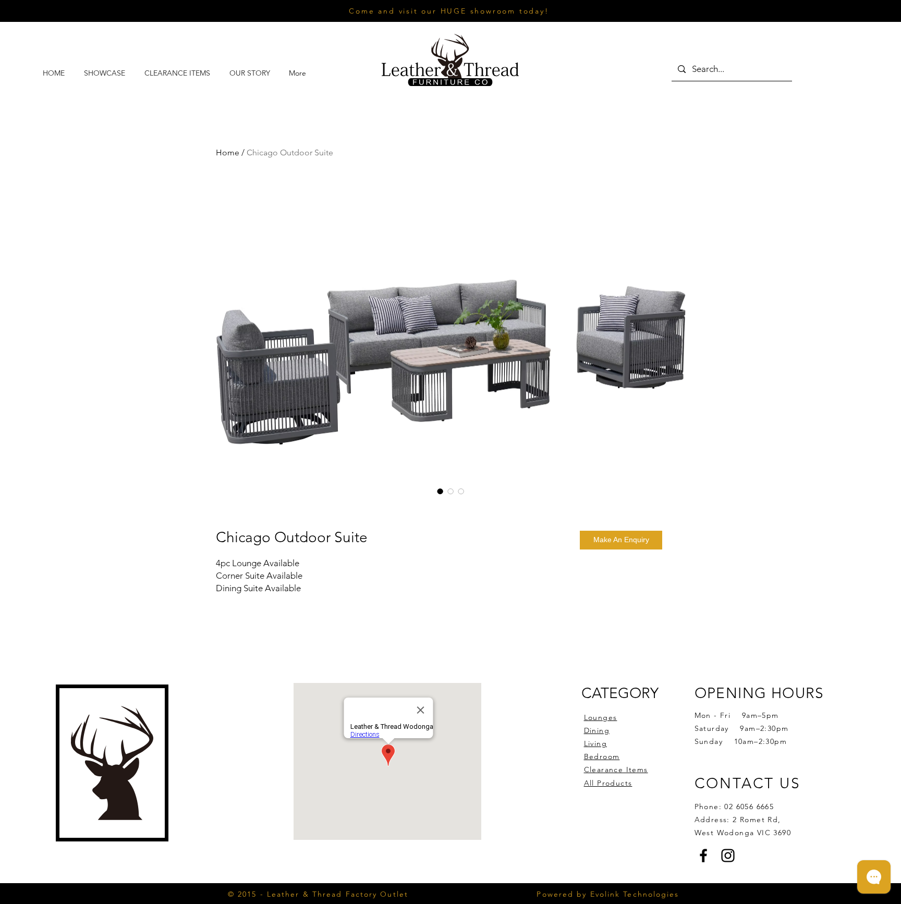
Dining (597, 730)
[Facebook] (703, 855)
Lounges (600, 717)
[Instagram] (728, 855)
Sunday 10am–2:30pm (741, 741)
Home (227, 152)
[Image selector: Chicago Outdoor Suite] (440, 491)
